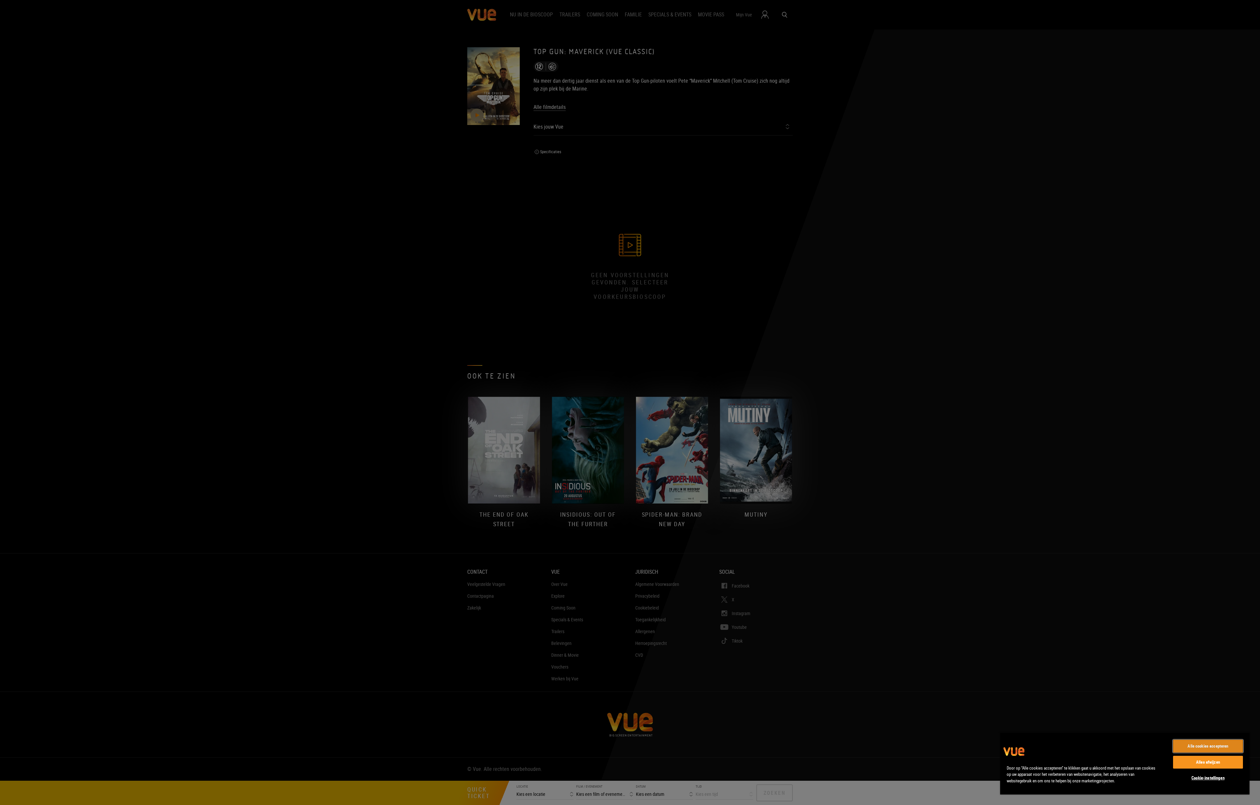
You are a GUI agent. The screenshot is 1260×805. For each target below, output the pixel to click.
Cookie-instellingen (1207, 778)
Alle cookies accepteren (1207, 746)
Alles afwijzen (1208, 762)
